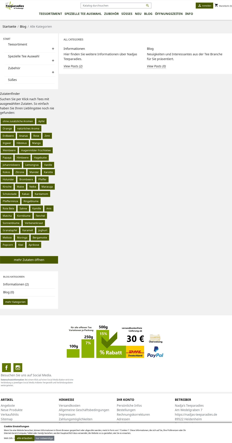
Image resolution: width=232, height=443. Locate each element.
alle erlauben (24, 438)
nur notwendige (44, 438)
